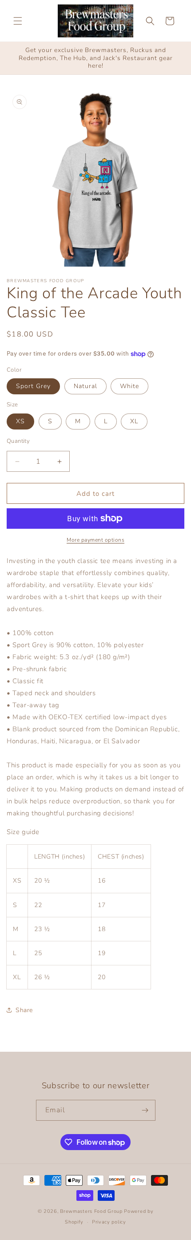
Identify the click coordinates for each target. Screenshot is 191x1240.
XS (20, 421)
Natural (85, 386)
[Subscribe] (145, 1110)
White (129, 386)
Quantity (18, 441)
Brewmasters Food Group (91, 1211)
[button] (18, 21)
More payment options (95, 539)
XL (134, 421)
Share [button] (24, 1010)
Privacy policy (109, 1222)
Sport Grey (33, 386)
